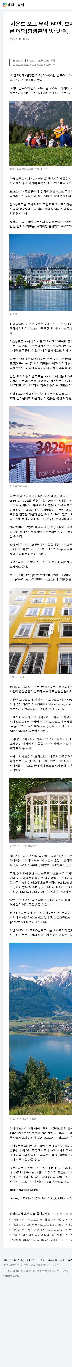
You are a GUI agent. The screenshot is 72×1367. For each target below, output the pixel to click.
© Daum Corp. (11, 1275)
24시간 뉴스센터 (36, 1259)
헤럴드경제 (15, 4)
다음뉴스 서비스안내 (13, 1259)
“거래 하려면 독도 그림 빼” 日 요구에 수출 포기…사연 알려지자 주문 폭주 (38, 1219)
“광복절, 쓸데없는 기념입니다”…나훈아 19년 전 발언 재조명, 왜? (38, 1240)
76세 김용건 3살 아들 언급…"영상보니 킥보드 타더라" (38, 1225)
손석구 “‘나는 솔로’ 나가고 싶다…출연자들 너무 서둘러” (38, 1235)
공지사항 (52, 1259)
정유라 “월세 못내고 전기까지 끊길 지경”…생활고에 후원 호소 (38, 1230)
